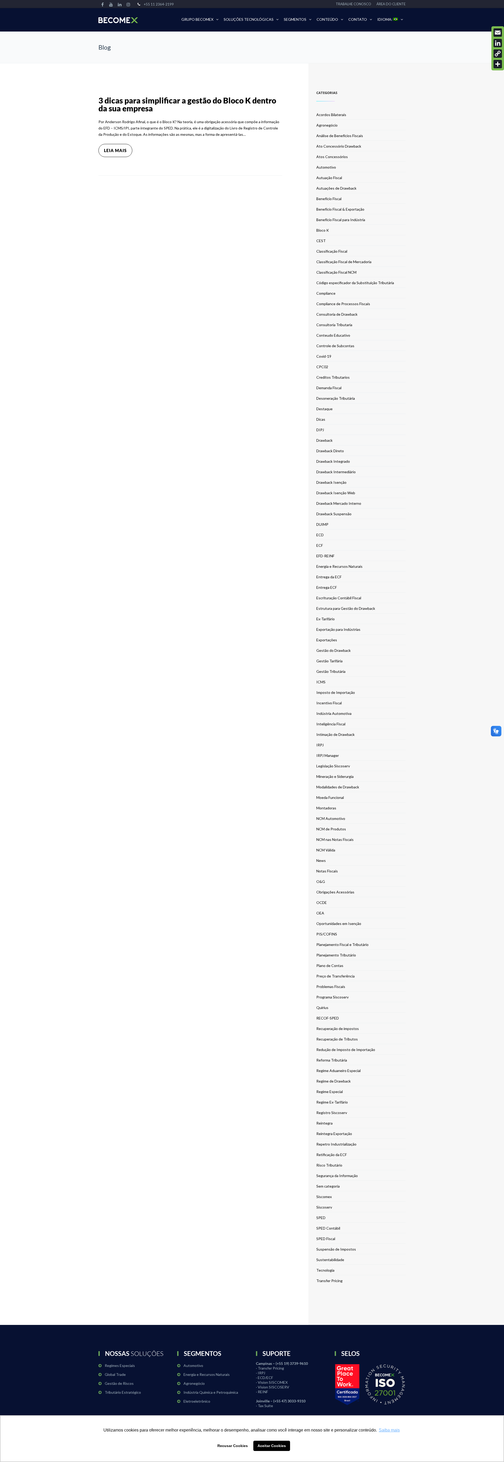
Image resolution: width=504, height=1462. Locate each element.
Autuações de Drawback (336, 188)
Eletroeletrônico (196, 1401)
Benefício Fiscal (329, 198)
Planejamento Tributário (336, 955)
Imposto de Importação (335, 692)
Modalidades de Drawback (337, 787)
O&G (320, 881)
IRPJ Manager (327, 755)
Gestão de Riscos (119, 1383)
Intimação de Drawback (335, 734)
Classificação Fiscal (331, 251)
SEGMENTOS (295, 19)
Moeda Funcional (330, 797)
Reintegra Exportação (334, 1133)
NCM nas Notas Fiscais (335, 839)
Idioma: (385, 19)
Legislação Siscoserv (333, 766)
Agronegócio (327, 125)
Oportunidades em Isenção (338, 923)
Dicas (320, 419)
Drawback (324, 440)
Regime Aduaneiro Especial (338, 1070)
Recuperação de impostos (337, 1028)
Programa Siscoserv (332, 997)
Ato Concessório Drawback (338, 146)
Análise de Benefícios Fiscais (339, 135)
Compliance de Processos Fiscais (343, 303)
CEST (321, 240)
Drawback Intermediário (336, 472)
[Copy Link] (497, 53)
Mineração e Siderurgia (335, 776)
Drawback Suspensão (333, 514)
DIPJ (320, 430)
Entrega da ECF (329, 577)
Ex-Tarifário (325, 619)
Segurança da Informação (337, 1175)
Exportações (326, 640)
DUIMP (322, 524)
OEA (320, 913)
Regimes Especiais (120, 1365)
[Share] (497, 64)
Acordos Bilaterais (331, 114)
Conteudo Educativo (333, 335)
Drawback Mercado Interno (338, 503)
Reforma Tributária (331, 1060)
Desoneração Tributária (335, 398)
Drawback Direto (330, 451)
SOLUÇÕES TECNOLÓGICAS (249, 19)
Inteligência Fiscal (330, 724)
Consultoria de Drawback (337, 314)
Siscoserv (324, 1207)
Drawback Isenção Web (335, 493)
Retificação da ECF (331, 1154)
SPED (321, 1217)
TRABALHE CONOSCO (353, 4)
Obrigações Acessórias (335, 892)
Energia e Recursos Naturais (339, 566)
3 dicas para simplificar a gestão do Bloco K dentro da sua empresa (187, 104)
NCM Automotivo (330, 818)
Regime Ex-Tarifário (332, 1102)
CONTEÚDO (327, 19)
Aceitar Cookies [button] (272, 1446)
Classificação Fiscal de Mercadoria (343, 261)
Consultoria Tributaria (334, 324)
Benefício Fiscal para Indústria (340, 219)
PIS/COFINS (326, 934)
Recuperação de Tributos (337, 1039)
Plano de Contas (329, 965)
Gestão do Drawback (333, 650)
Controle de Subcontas (335, 346)
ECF (319, 545)
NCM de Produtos (331, 829)
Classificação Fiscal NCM (336, 272)
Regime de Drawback (333, 1081)
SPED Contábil (328, 1228)
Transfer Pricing (329, 1280)
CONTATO (357, 19)
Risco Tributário (329, 1165)
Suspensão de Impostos (336, 1249)
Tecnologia (325, 1270)
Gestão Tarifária (329, 661)
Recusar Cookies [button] (232, 1446)
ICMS (321, 682)
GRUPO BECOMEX (197, 19)
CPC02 (322, 367)
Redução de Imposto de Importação (345, 1049)
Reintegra (324, 1123)
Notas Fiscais (327, 871)
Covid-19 (323, 356)
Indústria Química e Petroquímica (210, 1392)
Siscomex (324, 1196)
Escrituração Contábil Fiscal (338, 598)
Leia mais (115, 150)
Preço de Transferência (335, 976)
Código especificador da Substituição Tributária (355, 282)
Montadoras (326, 808)
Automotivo (326, 167)
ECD (320, 535)
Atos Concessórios (332, 156)
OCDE (321, 902)
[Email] (497, 32)
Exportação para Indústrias (338, 629)
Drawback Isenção (331, 482)
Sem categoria (328, 1186)
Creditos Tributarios (333, 377)
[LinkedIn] (497, 43)
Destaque (324, 409)
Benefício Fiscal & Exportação (340, 209)
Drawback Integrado (333, 461)
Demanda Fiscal (329, 388)
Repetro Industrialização (336, 1144)
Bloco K (322, 230)
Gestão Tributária (330, 671)
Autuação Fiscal (329, 177)
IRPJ (320, 745)
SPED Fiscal (325, 1238)
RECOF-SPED (327, 1018)
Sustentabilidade (330, 1259)
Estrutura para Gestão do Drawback (345, 608)
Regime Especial (329, 1091)
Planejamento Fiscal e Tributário (342, 944)
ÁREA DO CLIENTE (391, 4)
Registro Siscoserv (331, 1112)
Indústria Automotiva (333, 713)
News (321, 860)
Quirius (322, 1007)
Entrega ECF (326, 587)
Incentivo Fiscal (329, 703)
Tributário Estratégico (123, 1392)
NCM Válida (325, 850)
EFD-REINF (325, 556)
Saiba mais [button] (389, 1430)
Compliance (325, 293)
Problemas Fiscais (330, 986)
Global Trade (115, 1374)
